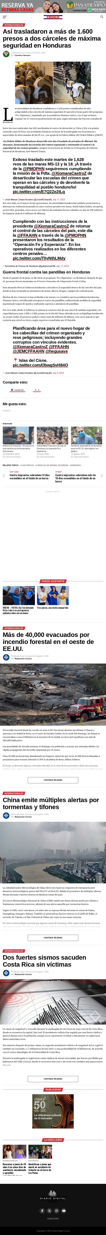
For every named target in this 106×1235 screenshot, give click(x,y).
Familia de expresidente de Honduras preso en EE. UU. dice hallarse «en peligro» (86, 448)
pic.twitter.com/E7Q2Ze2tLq (39, 191)
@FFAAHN (27, 235)
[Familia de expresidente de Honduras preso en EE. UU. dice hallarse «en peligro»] (86, 435)
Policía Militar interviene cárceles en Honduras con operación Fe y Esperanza (51, 448)
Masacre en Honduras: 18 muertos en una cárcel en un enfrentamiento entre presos (18, 448)
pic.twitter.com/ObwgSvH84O (40, 365)
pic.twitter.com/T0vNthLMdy (39, 258)
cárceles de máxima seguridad (52, 465)
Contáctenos (53, 1218)
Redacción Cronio (23, 658)
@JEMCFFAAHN (28, 351)
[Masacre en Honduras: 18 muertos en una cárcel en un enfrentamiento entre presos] (18, 435)
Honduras (76, 465)
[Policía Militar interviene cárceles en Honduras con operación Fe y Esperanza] (52, 435)
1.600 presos (27, 465)
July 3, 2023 (58, 373)
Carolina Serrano (23, 55)
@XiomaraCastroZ (68, 173)
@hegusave (56, 351)
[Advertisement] (53, 534)
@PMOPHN (33, 168)
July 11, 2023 (58, 199)
